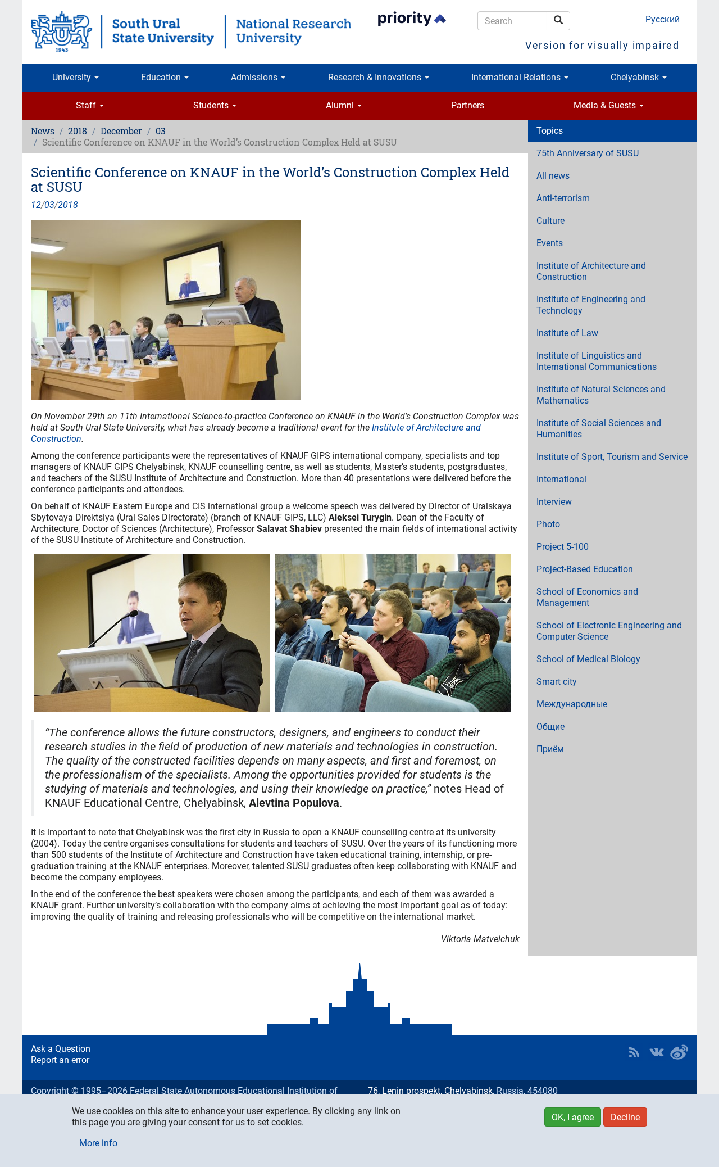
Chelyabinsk (636, 77)
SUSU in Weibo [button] (679, 1052)
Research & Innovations (376, 77)
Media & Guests (606, 105)
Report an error (60, 1060)
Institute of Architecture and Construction (591, 271)
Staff (87, 105)
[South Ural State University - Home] (191, 31)
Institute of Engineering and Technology (590, 305)
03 (161, 131)
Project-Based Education (584, 569)
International (561, 479)
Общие (550, 726)
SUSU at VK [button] (657, 1052)
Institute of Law (567, 333)
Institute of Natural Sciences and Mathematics (601, 395)
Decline (625, 1117)
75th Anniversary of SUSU (587, 153)
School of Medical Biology (588, 659)
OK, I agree (573, 1117)
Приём (550, 749)
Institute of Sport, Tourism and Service (612, 456)
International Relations (517, 77)
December (121, 131)
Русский (662, 19)
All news (553, 175)
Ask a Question (60, 1048)
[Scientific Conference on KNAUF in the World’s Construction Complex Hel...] (275, 310)
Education (162, 77)
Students (212, 105)
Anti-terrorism (563, 198)
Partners (467, 105)
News (42, 131)
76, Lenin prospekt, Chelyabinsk (430, 1090)
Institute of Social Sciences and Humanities (598, 429)
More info (98, 1143)
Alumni (341, 105)
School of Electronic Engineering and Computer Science (609, 631)
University (72, 77)
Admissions (255, 77)
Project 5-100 (562, 546)
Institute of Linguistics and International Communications (596, 361)
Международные (571, 704)
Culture (550, 220)
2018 (77, 131)
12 (36, 205)
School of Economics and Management (587, 597)
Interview (554, 501)
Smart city (556, 681)
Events (549, 243)
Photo (548, 524)
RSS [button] (634, 1052)
